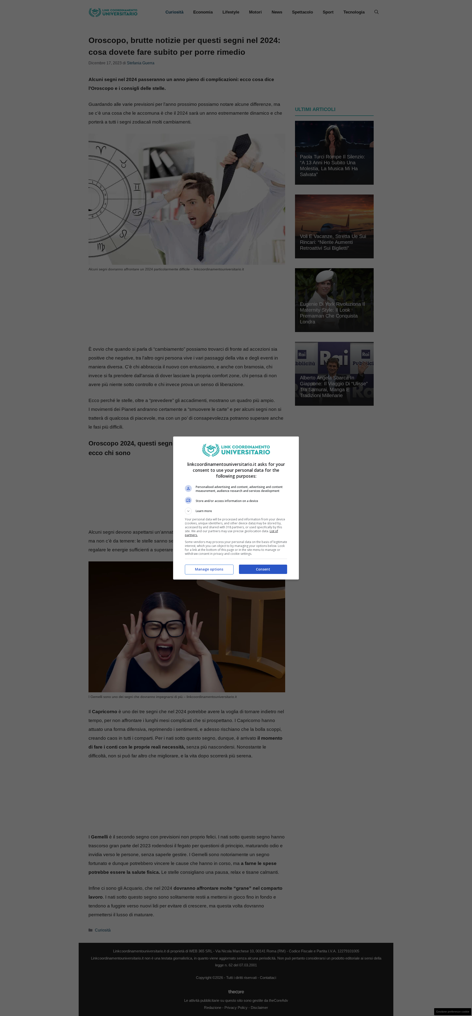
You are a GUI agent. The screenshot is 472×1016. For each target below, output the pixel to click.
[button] (236, 511)
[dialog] (236, 508)
